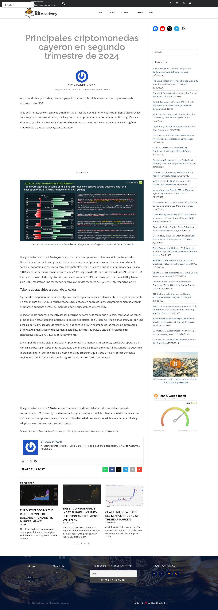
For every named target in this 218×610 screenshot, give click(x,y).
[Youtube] (190, 3)
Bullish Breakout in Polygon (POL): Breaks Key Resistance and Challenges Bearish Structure (173, 105)
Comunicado (89, 89)
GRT (106, 319)
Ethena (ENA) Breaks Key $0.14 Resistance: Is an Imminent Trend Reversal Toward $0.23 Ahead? (175, 218)
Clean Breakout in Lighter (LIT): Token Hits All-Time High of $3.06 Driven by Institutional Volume (175, 251)
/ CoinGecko (128, 244)
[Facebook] (27, 461)
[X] (169, 28)
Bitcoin (124, 12)
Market (99, 89)
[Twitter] (31, 461)
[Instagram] (183, 3)
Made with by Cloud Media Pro (150, 603)
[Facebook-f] (170, 3)
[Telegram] (35, 461)
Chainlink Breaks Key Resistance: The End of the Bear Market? (122, 516)
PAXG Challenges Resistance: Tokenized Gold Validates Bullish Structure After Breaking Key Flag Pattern (175, 309)
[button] (63, 3)
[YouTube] (162, 28)
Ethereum (138, 12)
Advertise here (82, 173)
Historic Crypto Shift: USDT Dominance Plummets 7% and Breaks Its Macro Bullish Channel (174, 285)
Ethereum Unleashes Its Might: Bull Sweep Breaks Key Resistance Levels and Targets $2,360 (174, 322)
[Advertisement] (82, 384)
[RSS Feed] (183, 28)
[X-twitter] (177, 3)
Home (101, 12)
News (111, 12)
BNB (151, 12)
